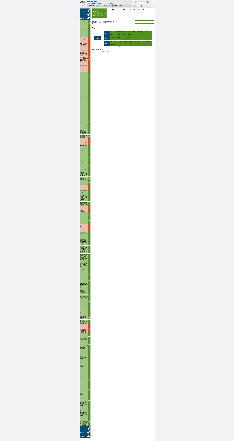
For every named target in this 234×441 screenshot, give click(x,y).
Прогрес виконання (94, 5)
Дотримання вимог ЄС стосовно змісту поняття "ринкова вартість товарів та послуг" (85, 204)
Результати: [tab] (82, 436)
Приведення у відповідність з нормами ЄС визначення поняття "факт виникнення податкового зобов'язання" (85, 198)
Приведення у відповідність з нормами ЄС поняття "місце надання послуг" (85, 187)
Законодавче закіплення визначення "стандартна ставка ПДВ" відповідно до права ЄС (85, 214)
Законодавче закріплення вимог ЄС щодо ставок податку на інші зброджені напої (85, 132)
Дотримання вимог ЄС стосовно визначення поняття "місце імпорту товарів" (85, 192)
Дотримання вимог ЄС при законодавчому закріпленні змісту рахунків (85, 302)
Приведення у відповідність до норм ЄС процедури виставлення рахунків (85, 297)
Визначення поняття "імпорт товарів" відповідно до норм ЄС (85, 178)
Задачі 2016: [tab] (82, 10)
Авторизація (138, 5)
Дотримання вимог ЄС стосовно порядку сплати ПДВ (85, 269)
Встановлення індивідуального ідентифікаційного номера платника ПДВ (85, 280)
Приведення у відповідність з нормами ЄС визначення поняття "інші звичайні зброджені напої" (85, 69)
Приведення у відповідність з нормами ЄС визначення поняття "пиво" (85, 54)
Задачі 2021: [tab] (82, 432)
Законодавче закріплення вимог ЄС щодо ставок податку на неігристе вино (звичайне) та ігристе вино (85, 126)
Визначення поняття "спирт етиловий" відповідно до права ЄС (85, 64)
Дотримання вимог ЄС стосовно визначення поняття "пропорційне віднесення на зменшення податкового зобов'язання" (85, 257)
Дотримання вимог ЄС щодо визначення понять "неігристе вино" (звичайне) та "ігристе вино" (85, 59)
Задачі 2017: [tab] (82, 14)
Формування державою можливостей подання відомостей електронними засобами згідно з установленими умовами (85, 286)
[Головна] (83, 3)
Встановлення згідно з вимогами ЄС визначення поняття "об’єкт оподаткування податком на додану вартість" (85, 149)
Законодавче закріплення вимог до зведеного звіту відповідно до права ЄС (85, 322)
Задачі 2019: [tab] (82, 18)
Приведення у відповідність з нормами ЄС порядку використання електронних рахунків (85, 307)
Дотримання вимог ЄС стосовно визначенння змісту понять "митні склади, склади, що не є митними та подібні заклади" (85, 242)
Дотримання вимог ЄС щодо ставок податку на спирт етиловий (85, 136)
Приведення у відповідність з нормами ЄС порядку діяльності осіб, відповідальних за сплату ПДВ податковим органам (85, 264)
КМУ (136, 18)
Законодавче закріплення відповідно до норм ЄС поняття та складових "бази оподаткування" (85, 209)
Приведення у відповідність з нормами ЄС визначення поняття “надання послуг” (85, 174)
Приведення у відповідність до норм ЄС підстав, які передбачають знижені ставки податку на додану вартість (85, 220)
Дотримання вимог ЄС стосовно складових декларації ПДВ (85, 317)
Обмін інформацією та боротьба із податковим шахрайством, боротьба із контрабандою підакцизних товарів (85, 39)
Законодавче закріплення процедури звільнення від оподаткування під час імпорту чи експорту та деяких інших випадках (85, 235)
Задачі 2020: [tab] (82, 428)
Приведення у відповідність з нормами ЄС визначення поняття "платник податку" (85, 165)
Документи (110, 5)
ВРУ (135, 22)
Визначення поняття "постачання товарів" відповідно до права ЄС (85, 169)
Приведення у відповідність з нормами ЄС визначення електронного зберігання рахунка (85, 312)
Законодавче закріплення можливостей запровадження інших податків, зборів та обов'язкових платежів (85, 337)
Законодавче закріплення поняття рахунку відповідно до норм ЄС (85, 292)
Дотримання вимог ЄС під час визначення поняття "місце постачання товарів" (85, 183)
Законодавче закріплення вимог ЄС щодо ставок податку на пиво (85, 121)
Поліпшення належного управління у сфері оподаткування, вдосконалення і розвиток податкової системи (85, 23)
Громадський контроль (120, 5)
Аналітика (103, 5)
